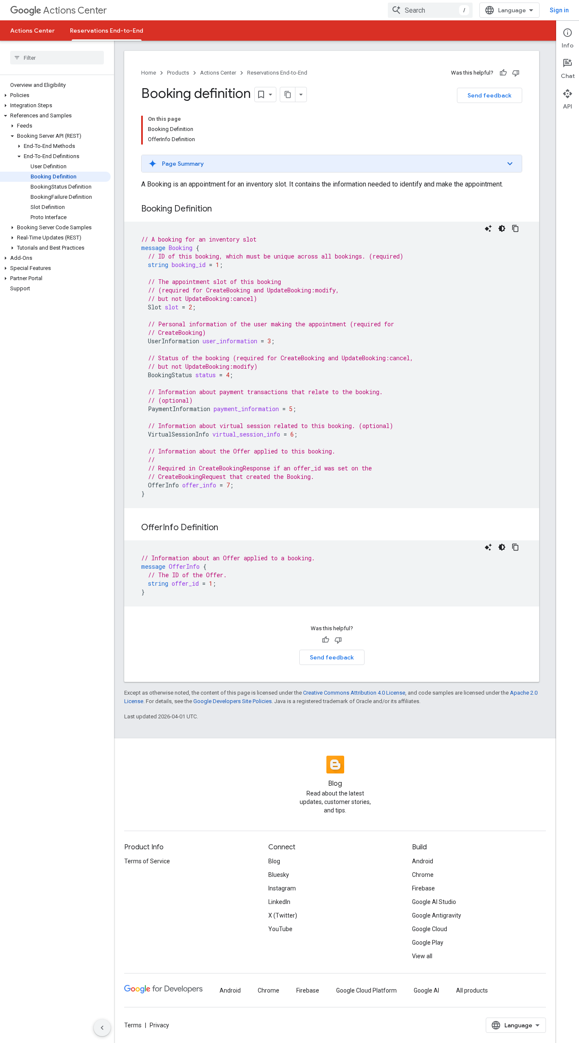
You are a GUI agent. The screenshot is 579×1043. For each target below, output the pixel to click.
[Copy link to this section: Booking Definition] (220, 209)
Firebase (423, 888)
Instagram (282, 888)
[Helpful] (503, 73)
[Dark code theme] (502, 228)
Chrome (423, 874)
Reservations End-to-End (106, 30)
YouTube (280, 929)
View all (422, 956)
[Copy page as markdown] (287, 94)
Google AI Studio (434, 901)
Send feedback (490, 95)
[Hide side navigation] (102, 1027)
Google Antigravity (436, 915)
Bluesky (278, 874)
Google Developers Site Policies (232, 701)
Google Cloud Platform (366, 990)
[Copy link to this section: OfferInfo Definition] (226, 528)
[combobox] (430, 10)
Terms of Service (147, 861)
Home (148, 73)
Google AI (426, 990)
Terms (133, 1025)
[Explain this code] (488, 228)
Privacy (159, 1025)
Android (422, 861)
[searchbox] (57, 57)
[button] (55, 95)
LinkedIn (279, 901)
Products (178, 73)
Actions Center (75, 10)
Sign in (559, 10)
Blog (274, 861)
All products (472, 990)
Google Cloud (429, 929)
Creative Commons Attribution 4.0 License (354, 693)
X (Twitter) (282, 915)
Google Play (427, 942)
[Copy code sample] (515, 228)
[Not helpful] (515, 73)
